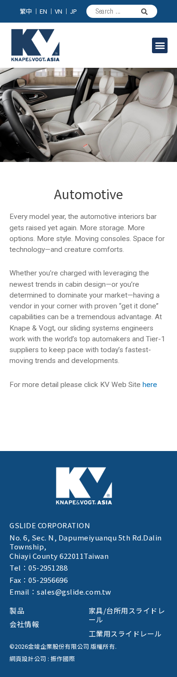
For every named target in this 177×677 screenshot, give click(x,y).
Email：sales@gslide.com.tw (60, 591)
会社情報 (24, 624)
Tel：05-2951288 (38, 567)
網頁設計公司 (27, 658)
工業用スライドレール (125, 633)
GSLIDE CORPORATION (49, 525)
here (150, 384)
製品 (17, 610)
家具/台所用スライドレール (127, 615)
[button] (160, 45)
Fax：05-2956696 (38, 580)
